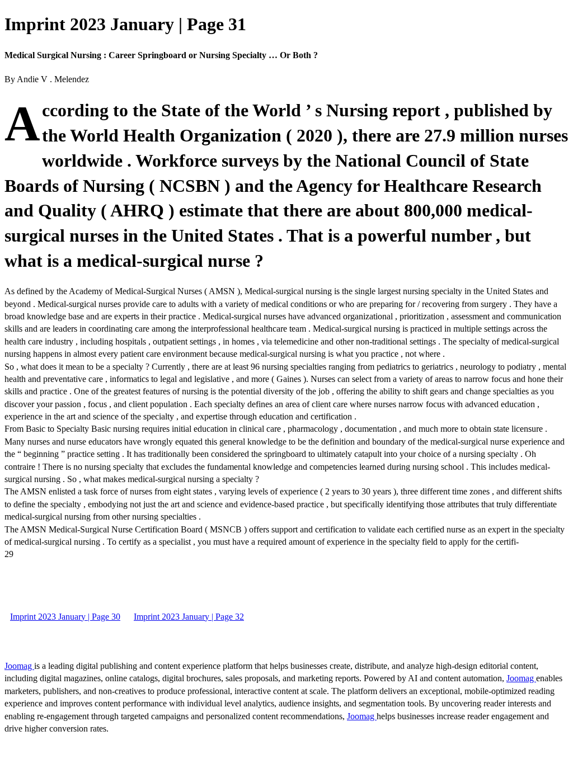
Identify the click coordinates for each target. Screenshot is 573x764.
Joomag (19, 666)
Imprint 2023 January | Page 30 (65, 616)
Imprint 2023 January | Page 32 (189, 616)
